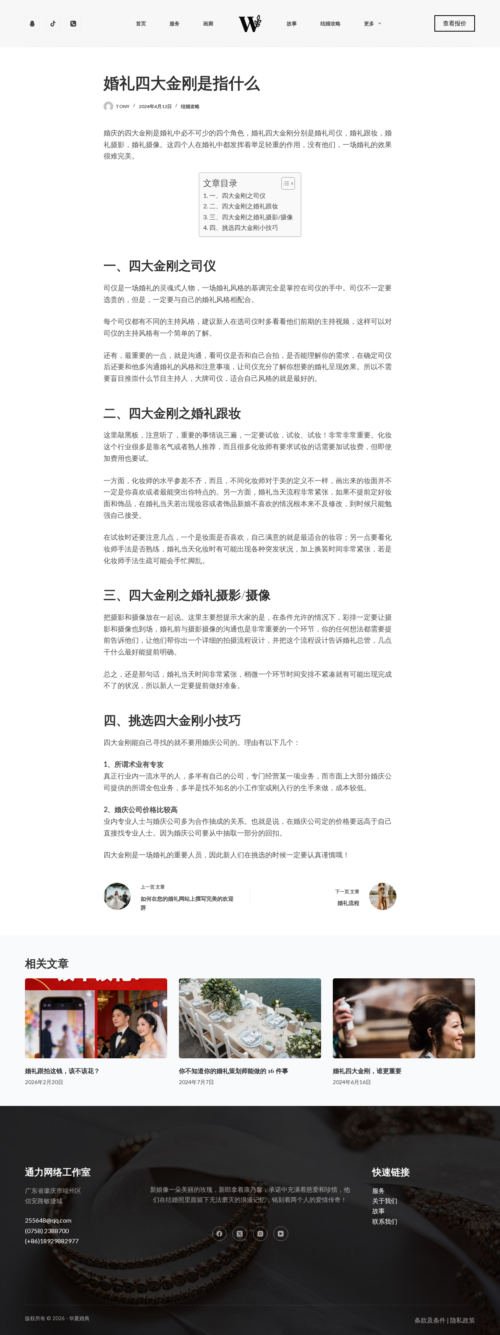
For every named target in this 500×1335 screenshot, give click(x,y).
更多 (369, 23)
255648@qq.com (48, 1220)
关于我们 (384, 1200)
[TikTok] (53, 23)
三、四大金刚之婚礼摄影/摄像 (251, 216)
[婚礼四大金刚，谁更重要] (404, 1018)
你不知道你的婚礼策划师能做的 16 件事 (233, 1071)
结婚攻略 (330, 23)
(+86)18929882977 (52, 1240)
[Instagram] (260, 1234)
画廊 (208, 23)
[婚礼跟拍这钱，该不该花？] (96, 1018)
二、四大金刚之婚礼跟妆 (243, 206)
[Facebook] (219, 1234)
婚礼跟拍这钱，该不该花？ (62, 1071)
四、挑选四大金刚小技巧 (243, 227)
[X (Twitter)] (239, 1234)
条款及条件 (430, 1320)
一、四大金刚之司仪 (237, 195)
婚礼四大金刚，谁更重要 (367, 1071)
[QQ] (32, 23)
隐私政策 (462, 1320)
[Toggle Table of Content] (284, 183)
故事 (292, 23)
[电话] (73, 23)
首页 (141, 23)
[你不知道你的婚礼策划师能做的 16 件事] (250, 1018)
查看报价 (454, 23)
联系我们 (384, 1221)
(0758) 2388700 (47, 1230)
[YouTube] (280, 1234)
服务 (175, 23)
